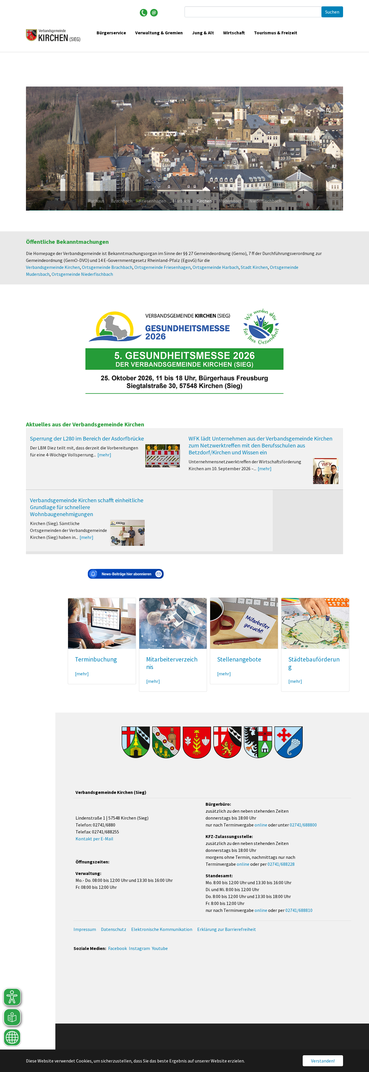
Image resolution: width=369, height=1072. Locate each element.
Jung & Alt (203, 32)
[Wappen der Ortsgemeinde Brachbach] (136, 742)
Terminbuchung (96, 659)
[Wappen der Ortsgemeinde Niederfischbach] (288, 742)
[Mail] (154, 12)
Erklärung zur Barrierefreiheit (226, 929)
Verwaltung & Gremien (159, 32)
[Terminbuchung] (102, 623)
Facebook (117, 948)
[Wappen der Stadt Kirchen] (227, 742)
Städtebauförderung (314, 663)
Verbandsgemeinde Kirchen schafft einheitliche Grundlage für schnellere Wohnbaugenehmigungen (86, 507)
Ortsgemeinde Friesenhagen (162, 267)
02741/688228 (281, 864)
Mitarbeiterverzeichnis (171, 663)
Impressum (85, 929)
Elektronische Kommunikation (161, 929)
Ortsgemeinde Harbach (216, 267)
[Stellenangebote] (244, 623)
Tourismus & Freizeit (275, 32)
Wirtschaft (234, 32)
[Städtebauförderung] (315, 623)
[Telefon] (143, 12)
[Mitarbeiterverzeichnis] (173, 623)
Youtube (160, 948)
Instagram (139, 948)
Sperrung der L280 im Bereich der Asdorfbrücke (87, 438)
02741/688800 (303, 825)
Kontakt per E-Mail (94, 839)
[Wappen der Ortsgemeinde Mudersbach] (258, 742)
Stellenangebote (239, 659)
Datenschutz (113, 929)
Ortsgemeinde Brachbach (107, 267)
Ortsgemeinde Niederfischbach (82, 274)
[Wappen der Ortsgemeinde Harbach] (197, 742)
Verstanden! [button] (323, 1061)
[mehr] (104, 455)
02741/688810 (298, 910)
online (261, 825)
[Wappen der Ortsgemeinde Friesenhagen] (166, 742)
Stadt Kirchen (254, 267)
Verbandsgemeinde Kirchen (53, 267)
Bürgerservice (111, 32)
